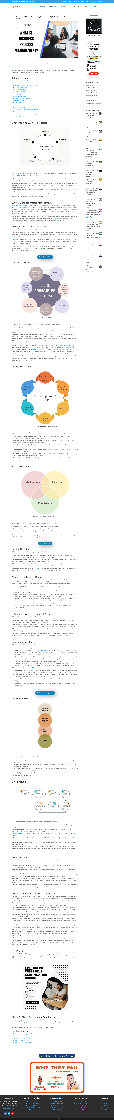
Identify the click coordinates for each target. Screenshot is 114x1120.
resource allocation (56, 445)
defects (37, 568)
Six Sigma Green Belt (40, 6)
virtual (49, 1020)
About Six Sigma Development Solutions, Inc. (25, 114)
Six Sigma (55, 218)
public (43, 1020)
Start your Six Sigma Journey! (45, 693)
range (64, 582)
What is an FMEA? (91, 100)
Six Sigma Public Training (81, 1103)
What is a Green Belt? (92, 90)
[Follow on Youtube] (12, 1113)
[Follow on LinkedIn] (9, 1113)
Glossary (105, 1103)
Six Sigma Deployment (81, 1107)
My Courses (92, 1)
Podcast (75, 1)
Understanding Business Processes (23, 81)
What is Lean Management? (21, 1040)
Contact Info (9, 1098)
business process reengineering (59, 645)
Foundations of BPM (18, 100)
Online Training (85, 6)
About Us (65, 1)
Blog (70, 1)
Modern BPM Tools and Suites (21, 96)
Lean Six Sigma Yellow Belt (33, 1105)
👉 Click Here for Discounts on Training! (57, 1056)
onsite (38, 1020)
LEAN (46, 1024)
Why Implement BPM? (21, 89)
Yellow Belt (36, 1024)
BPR (33, 668)
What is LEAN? (90, 85)
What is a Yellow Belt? (92, 95)
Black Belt (27, 1024)
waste (13, 241)
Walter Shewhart (41, 650)
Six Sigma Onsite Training (81, 1101)
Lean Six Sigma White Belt (33, 1107)
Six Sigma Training (45, 543)
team (30, 825)
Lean (15, 239)
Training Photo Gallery (81, 1109)
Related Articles (17, 116)
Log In (86, 1)
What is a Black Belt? (91, 93)
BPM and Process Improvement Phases (24, 98)
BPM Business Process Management (23, 1036)
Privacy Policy (105, 1107)
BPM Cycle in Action (20, 107)
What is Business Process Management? (24, 83)
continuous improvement (67, 345)
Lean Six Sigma (56, 1020)
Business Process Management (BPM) (22, 63)
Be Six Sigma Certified (45, 257)
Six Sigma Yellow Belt (57, 1105)
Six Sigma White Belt (57, 1107)
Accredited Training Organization (23, 1022)
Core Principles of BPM (21, 87)
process (20, 173)
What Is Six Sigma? (91, 87)
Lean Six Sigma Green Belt (33, 1103)
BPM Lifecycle (17, 105)
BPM (13, 70)
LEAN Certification (33, 1109)
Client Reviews (105, 1109)
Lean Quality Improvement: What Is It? (23, 1038)
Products (95, 6)
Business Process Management (20, 205)
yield (34, 349)
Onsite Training (73, 6)
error (73, 833)
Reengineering (27, 668)
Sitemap (105, 1105)
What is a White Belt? (92, 98)
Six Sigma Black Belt (52, 6)
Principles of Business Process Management (25, 109)
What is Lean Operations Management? (24, 1042)
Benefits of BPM (17, 103)
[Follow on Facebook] (5, 1113)
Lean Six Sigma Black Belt (33, 1101)
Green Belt (21, 1024)
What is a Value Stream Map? (94, 103)
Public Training (62, 6)
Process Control (23, 648)
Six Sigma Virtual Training (81, 1105)
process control (42, 645)
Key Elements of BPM (21, 92)
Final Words (16, 112)
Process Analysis (18, 833)
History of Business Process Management (26, 85)
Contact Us (81, 1)
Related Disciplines (18, 94)
